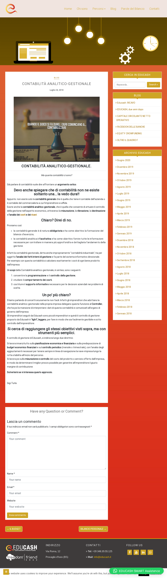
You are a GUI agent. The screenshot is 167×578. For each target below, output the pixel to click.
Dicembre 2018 (125, 240)
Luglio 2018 (123, 273)
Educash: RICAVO (126, 102)
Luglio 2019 (123, 193)
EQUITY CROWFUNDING (129, 133)
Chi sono (82, 8)
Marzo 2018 (123, 300)
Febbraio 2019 (124, 227)
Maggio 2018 (124, 287)
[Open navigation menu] (6, 572)
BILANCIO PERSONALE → (93, 529)
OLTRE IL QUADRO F (127, 140)
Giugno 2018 (123, 280)
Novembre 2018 (125, 247)
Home (68, 8)
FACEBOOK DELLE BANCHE (131, 126)
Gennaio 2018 (124, 313)
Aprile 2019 (123, 213)
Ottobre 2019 (124, 180)
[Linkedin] (143, 552)
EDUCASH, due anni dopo (130, 109)
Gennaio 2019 (124, 233)
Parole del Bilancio (132, 8)
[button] (136, 571)
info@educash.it (102, 557)
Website (11, 500)
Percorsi (97, 8)
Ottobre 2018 (124, 253)
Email (10, 487)
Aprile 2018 (123, 293)
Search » (153, 84)
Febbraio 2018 (124, 307)
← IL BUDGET (14, 529)
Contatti (154, 8)
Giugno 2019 (123, 200)
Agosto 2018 (124, 267)
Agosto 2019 (124, 187)
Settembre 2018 (126, 260)
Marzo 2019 (123, 220)
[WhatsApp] (150, 552)
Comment (13, 433)
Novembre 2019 (125, 173)
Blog (113, 8)
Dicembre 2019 (125, 167)
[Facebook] (129, 552)
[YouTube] (136, 552)
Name (11, 473)
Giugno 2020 (123, 160)
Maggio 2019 (124, 207)
